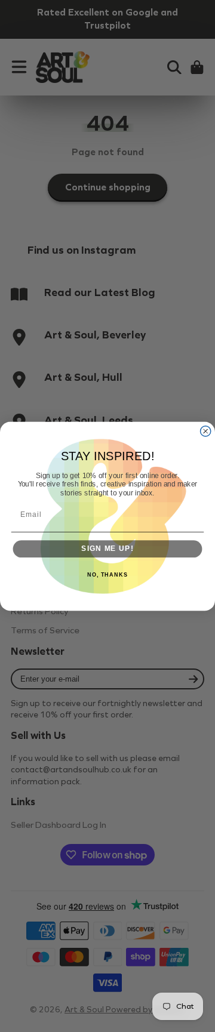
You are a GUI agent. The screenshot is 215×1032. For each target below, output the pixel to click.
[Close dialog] (206, 431)
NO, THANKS (107, 575)
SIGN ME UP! (107, 548)
